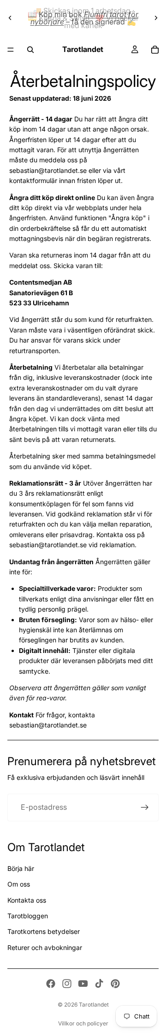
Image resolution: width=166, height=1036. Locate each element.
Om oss (18, 884)
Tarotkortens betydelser (43, 931)
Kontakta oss (26, 900)
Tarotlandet (94, 1004)
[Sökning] (30, 50)
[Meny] (10, 49)
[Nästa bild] (156, 18)
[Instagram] (66, 983)
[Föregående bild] (10, 18)
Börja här (20, 868)
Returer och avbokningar (44, 947)
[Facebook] (50, 983)
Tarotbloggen (27, 916)
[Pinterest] (115, 983)
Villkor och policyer (83, 1023)
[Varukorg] (155, 50)
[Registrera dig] (144, 807)
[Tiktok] (99, 983)
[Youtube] (83, 983)
